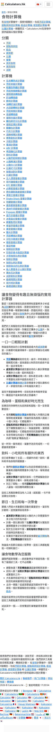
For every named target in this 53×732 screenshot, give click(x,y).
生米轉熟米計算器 (15, 80)
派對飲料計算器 (14, 276)
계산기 (47, 717)
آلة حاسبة (40, 714)
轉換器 (10, 681)
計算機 (22, 717)
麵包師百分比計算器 (16, 121)
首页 (4, 12)
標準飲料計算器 (14, 138)
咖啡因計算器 (13, 249)
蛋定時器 (10, 245)
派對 (8, 69)
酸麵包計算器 (13, 127)
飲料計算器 (12, 154)
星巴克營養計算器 (15, 215)
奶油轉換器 (12, 97)
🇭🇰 (38, 4)
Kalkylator (10, 710)
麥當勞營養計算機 (15, 225)
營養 (8, 59)
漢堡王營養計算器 (15, 195)
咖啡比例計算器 (14, 262)
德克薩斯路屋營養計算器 (18, 191)
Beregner (28, 690)
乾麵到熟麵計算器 (15, 87)
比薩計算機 (7, 28)
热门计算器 (40, 678)
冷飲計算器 (12, 141)
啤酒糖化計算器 (14, 151)
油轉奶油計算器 (14, 104)
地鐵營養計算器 (14, 202)
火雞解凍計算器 (14, 161)
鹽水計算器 (12, 232)
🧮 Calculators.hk (13, 4)
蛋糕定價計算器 (14, 124)
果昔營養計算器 (14, 228)
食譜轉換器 (12, 114)
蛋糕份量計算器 (14, 117)
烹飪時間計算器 (14, 111)
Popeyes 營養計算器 (16, 212)
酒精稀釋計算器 (14, 134)
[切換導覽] (48, 4)
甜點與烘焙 (12, 46)
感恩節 (9, 53)
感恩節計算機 (40, 25)
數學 (31, 336)
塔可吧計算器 (13, 282)
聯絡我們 (27, 678)
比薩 (8, 56)
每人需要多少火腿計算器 (18, 269)
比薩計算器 (12, 175)
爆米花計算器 (13, 272)
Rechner (4, 714)
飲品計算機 (26, 25)
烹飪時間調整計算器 (16, 90)
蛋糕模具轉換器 (14, 94)
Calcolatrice (45, 690)
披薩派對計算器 (14, 171)
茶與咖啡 (10, 66)
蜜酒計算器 (12, 144)
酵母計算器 (12, 100)
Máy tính (39, 710)
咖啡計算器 (12, 259)
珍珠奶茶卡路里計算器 (17, 252)
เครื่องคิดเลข (6, 717)
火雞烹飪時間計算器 (16, 158)
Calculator (5, 697)
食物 (6, 21)
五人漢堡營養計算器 (16, 178)
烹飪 (8, 42)
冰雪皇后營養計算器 (16, 218)
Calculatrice (6, 704)
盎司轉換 (42, 535)
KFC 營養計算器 (14, 185)
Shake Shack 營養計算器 (19, 198)
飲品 (8, 49)
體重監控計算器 (14, 222)
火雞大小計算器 (14, 164)
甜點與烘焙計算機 (11, 25)
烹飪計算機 (44, 21)
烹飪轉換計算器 (14, 235)
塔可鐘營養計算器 (15, 181)
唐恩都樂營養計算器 (16, 205)
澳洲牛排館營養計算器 (17, 208)
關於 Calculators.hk (10, 678)
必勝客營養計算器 (15, 188)
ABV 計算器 (12, 148)
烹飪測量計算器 (14, 84)
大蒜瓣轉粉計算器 (15, 107)
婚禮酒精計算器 (14, 286)
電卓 (36, 717)
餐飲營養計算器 (14, 242)
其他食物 (10, 63)
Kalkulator (46, 704)
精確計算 (22, 382)
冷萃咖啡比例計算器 (16, 255)
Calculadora (11, 694)
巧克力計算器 (13, 131)
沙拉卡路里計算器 (15, 239)
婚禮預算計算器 (14, 279)
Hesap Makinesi (26, 704)
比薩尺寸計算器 (14, 168)
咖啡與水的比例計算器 (17, 266)
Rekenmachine (23, 714)
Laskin (25, 710)
